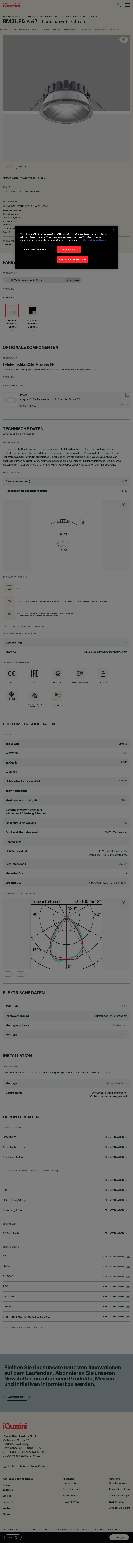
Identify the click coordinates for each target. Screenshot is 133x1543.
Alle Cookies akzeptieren (72, 259)
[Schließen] (113, 230)
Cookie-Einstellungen (34, 249)
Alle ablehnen (69, 249)
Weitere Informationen (94, 240)
